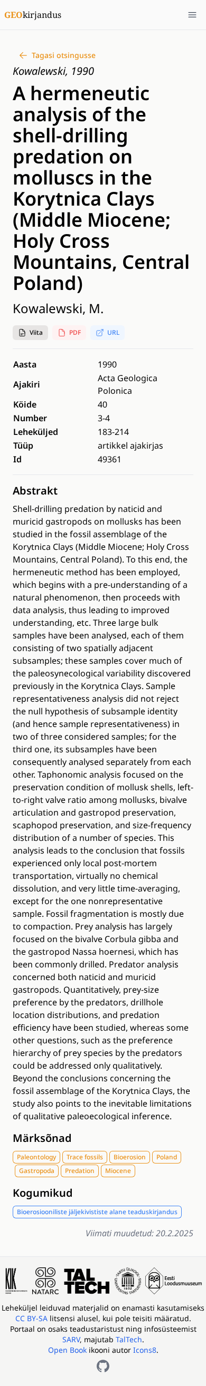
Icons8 (144, 1350)
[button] (30, 332)
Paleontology (36, 1156)
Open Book (67, 1350)
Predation (80, 1170)
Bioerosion (130, 1156)
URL (113, 332)
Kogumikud (43, 1193)
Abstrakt (35, 490)
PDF (75, 332)
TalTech (129, 1339)
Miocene (118, 1170)
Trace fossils (85, 1156)
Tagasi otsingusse (64, 55)
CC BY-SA (32, 1318)
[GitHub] (103, 1366)
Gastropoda (36, 1170)
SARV (71, 1339)
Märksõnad (42, 1138)
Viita (36, 332)
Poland (166, 1156)
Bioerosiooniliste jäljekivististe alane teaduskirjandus (97, 1211)
